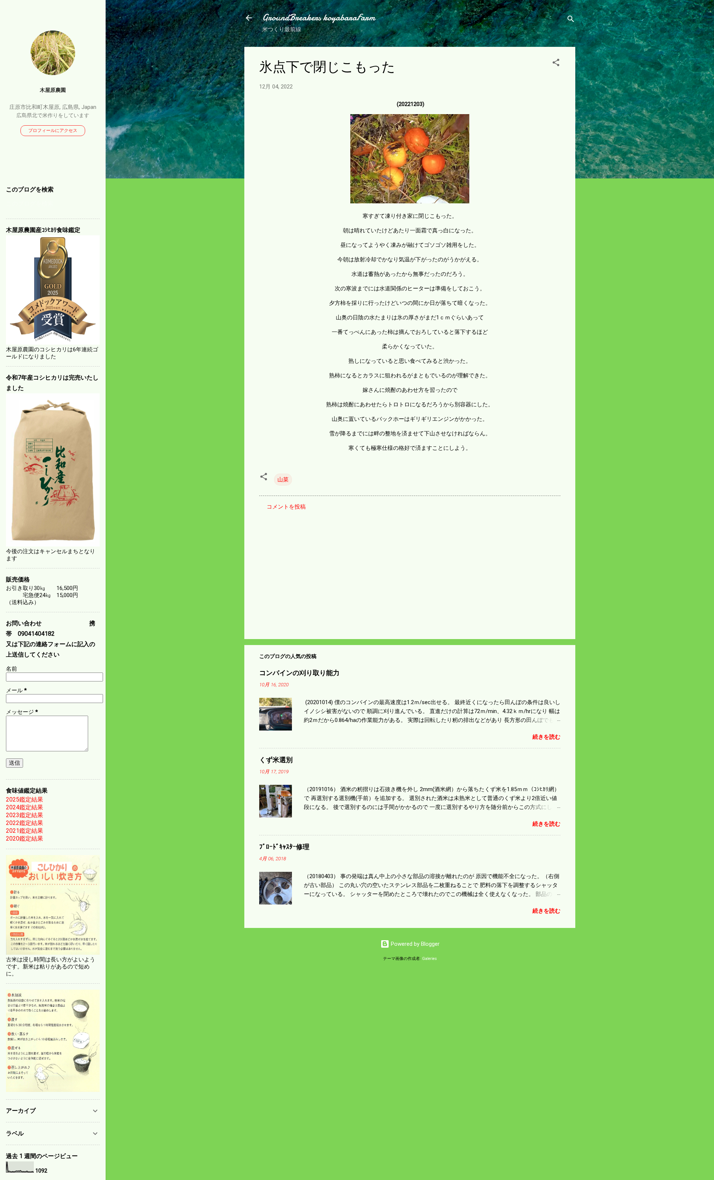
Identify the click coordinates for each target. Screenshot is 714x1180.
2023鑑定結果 (24, 815)
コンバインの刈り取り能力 (299, 673)
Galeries (429, 958)
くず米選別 (276, 760)
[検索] (570, 20)
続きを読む (546, 737)
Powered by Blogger (414, 944)
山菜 (283, 479)
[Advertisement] (409, 570)
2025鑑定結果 (24, 799)
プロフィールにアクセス (52, 130)
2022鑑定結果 (24, 822)
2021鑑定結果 (24, 830)
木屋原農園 (53, 90)
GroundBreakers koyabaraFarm (318, 18)
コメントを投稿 (286, 506)
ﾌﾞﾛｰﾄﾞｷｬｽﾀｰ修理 (284, 847)
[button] (555, 64)
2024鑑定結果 (24, 807)
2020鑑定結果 (24, 838)
